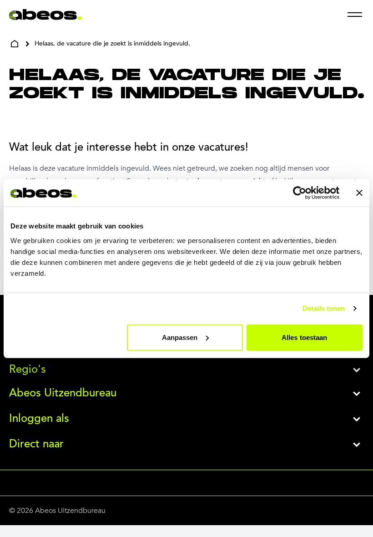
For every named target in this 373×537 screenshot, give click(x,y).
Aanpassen (180, 337)
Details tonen (323, 308)
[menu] (355, 14)
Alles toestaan (304, 337)
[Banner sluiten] (359, 193)
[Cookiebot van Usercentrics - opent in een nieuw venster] (299, 193)
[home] (14, 43)
